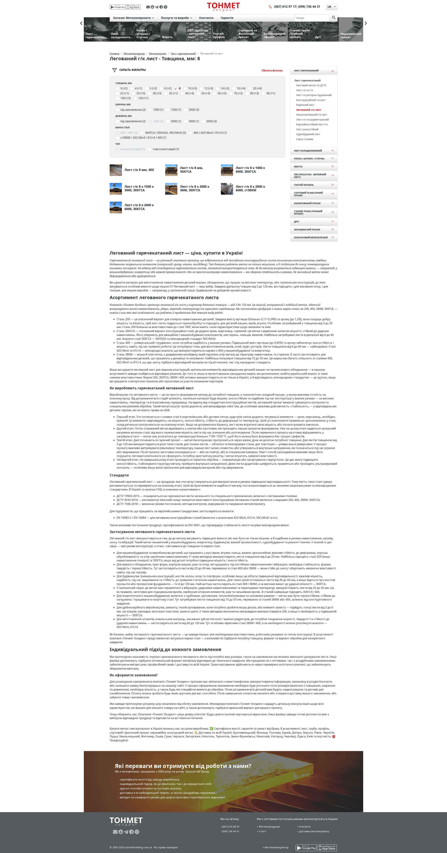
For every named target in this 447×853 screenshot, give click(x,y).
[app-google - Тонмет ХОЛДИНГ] (117, 7)
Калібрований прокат (307, 203)
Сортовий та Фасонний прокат (308, 194)
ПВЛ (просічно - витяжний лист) (310, 175)
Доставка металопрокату (314, 831)
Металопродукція (269, 826)
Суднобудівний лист (308, 134)
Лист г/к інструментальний (312, 119)
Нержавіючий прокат (307, 229)
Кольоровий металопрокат (311, 237)
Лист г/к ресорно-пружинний (314, 95)
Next (366, 23)
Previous (81, 23)
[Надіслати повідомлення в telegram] (157, 7)
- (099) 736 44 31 (229, 831)
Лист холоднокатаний (308, 150)
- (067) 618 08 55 (229, 826)
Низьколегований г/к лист (311, 114)
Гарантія (227, 18)
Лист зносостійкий (307, 129)
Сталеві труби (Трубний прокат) (308, 212)
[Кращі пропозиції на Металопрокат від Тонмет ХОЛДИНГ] (223, 7)
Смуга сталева (304, 139)
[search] (333, 17)
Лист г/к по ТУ (304, 90)
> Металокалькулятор (276, 847)
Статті (262, 831)
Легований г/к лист (308, 109)
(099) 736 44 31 (309, 6)
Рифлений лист (305, 104)
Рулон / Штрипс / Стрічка (309, 158)
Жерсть (298, 166)
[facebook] (161, 7)
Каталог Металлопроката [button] (132, 18)
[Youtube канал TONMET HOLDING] (153, 7)
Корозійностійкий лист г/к (312, 124)
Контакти (206, 18)
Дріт (296, 221)
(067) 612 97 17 (285, 6)
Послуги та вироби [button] (175, 18)
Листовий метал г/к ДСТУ (311, 85)
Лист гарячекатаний (306, 70)
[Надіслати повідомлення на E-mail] (148, 7)
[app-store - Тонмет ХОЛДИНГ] (133, 7)
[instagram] (165, 7)
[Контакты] (270, 6)
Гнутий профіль (304, 184)
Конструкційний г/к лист (311, 100)
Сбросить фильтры (272, 70)
